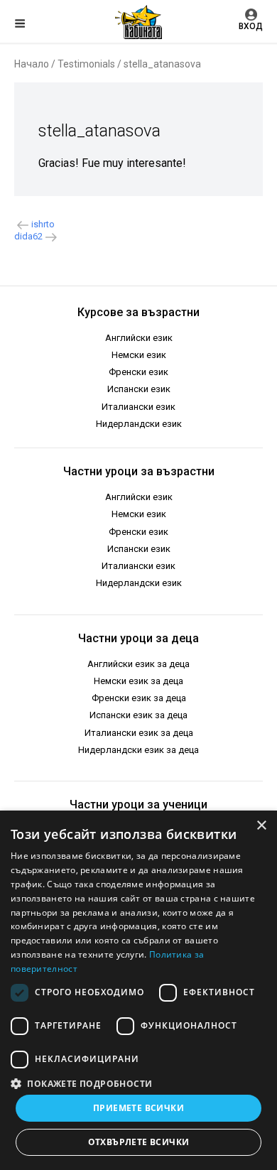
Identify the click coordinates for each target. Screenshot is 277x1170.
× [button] (261, 825)
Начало (31, 64)
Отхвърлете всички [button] (139, 1142)
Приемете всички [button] (138, 1108)
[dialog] (138, 990)
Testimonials (86, 64)
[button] (138, 1082)
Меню (32, 25)
